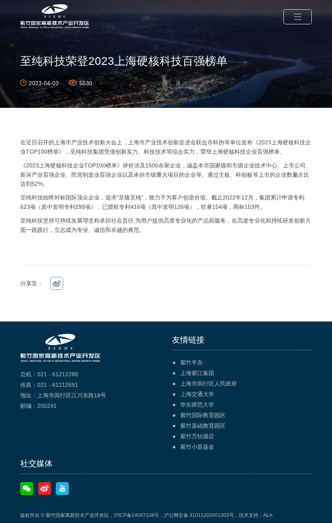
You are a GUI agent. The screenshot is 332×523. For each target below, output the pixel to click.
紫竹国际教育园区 (203, 415)
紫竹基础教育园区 (203, 425)
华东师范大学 (197, 404)
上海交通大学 (197, 394)
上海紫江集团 (197, 373)
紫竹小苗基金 (197, 447)
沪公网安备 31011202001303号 (199, 515)
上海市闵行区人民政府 (208, 383)
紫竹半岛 (191, 362)
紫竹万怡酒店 (197, 436)
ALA (267, 515)
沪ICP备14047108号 (136, 515)
